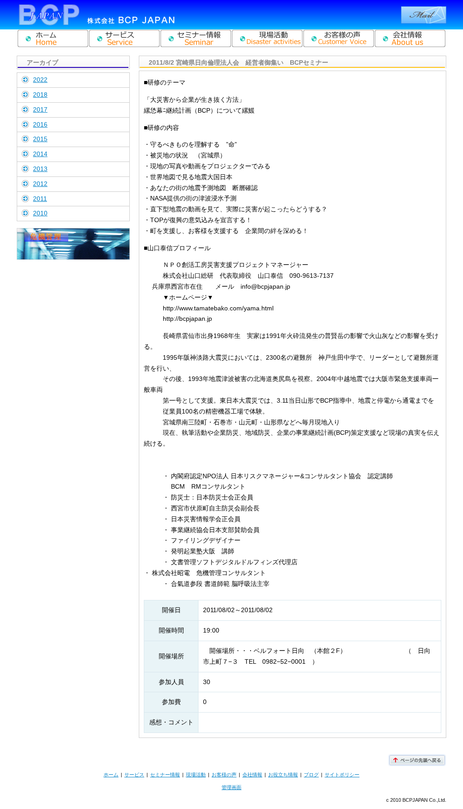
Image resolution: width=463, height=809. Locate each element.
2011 (40, 198)
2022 (40, 79)
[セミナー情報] (196, 38)
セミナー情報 (165, 774)
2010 (40, 213)
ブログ (311, 774)
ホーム (111, 774)
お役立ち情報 (283, 774)
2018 (40, 94)
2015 (40, 139)
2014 (40, 153)
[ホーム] (53, 38)
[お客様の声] (338, 38)
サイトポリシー (342, 774)
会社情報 (252, 774)
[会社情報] (410, 38)
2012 (40, 183)
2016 (40, 124)
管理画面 (231, 787)
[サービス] (124, 38)
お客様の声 (224, 774)
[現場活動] (267, 38)
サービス (134, 774)
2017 (40, 109)
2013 (40, 168)
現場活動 (196, 774)
